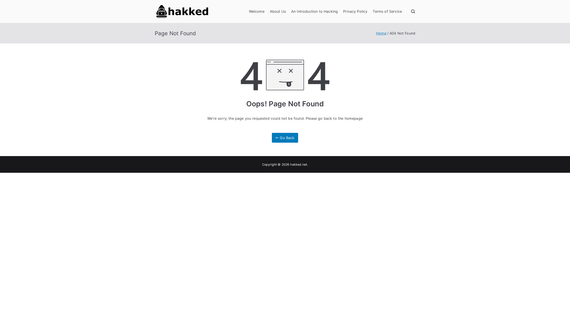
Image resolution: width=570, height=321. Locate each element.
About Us (278, 11)
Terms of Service (387, 11)
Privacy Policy (355, 11)
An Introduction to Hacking (314, 11)
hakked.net (298, 164)
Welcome (257, 11)
